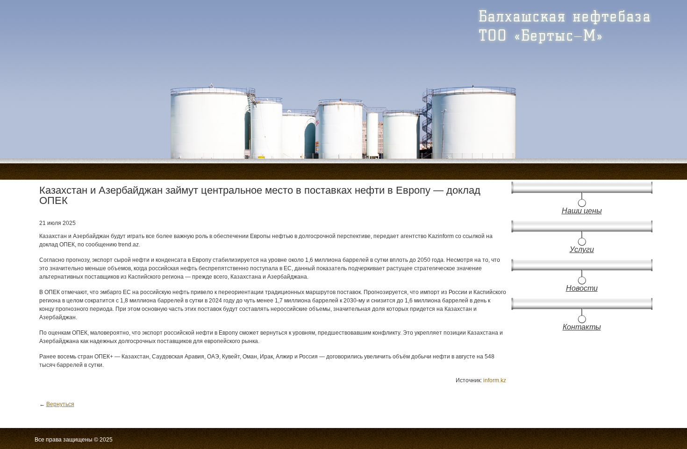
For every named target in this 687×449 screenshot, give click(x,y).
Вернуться (60, 404)
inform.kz (494, 380)
